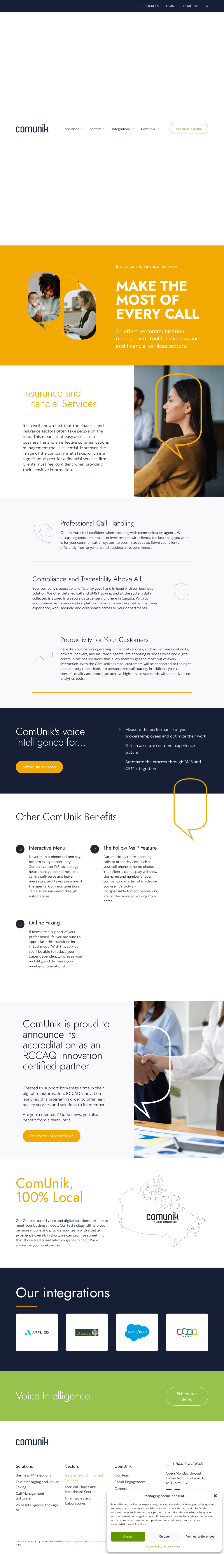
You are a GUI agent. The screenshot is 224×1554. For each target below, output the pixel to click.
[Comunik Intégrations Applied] (37, 1322)
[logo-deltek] (87, 1322)
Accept (128, 1536)
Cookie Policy (154, 1546)
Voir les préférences (200, 1536)
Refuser (164, 1536)
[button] (215, 1496)
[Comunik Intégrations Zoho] (187, 1322)
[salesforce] (137, 1322)
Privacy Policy (172, 1546)
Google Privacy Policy (73, 1541)
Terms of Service (97, 1541)
